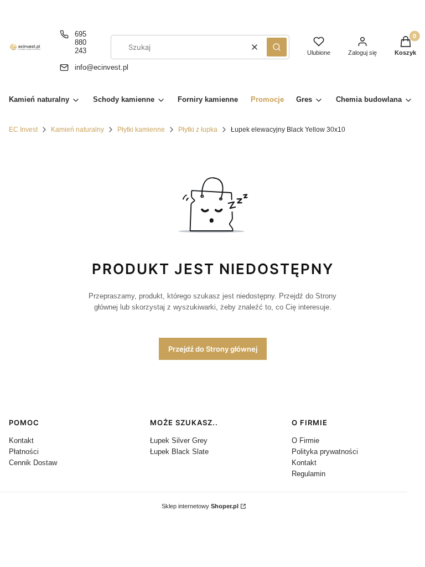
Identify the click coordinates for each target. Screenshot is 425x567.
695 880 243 (80, 42)
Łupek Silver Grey (179, 440)
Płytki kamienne (141, 129)
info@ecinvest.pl (101, 67)
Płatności (24, 451)
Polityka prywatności (325, 451)
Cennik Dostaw (33, 462)
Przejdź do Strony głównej (212, 348)
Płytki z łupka (197, 129)
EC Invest (23, 129)
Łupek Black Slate (179, 451)
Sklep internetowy (200, 506)
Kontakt (21, 440)
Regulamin (308, 474)
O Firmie (305, 440)
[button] (277, 47)
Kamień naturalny (77, 129)
